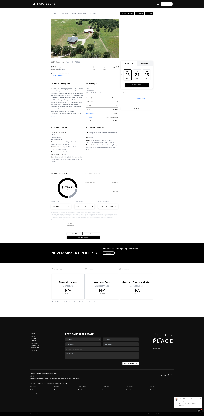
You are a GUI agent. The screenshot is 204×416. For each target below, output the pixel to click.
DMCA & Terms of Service (162, 414)
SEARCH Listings (102, 4)
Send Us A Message (130, 363)
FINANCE (146, 4)
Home (33, 334)
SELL (139, 4)
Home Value (114, 4)
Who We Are (35, 348)
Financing (34, 343)
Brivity (37, 414)
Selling (33, 341)
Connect (34, 350)
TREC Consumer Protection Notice (40, 378)
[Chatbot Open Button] (199, 411)
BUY (133, 4)
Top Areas (124, 4)
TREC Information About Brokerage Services (66, 378)
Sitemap (172, 414)
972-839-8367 (156, 349)
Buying (33, 338)
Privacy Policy (151, 414)
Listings (33, 336)
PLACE (55, 373)
